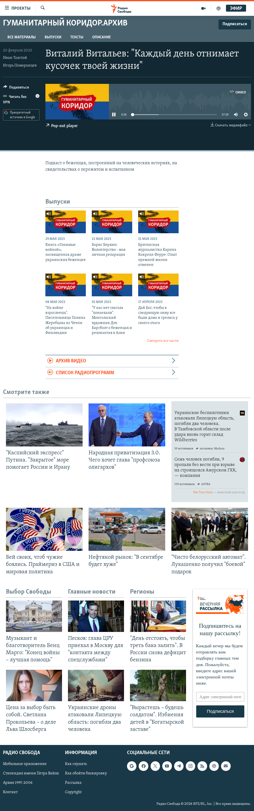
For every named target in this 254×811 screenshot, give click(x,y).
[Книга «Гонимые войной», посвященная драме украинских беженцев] (65, 221)
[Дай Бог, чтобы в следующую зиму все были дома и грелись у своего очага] (158, 285)
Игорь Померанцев (20, 66)
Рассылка (73, 783)
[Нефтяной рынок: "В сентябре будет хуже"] (127, 529)
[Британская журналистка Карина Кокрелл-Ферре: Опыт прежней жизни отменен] (158, 221)
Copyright (73, 792)
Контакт (10, 792)
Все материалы (21, 37)
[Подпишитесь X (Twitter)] (155, 766)
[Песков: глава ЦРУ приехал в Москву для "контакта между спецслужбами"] (96, 616)
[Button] (16, 88)
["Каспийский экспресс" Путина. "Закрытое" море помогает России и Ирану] (44, 424)
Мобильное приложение (25, 764)
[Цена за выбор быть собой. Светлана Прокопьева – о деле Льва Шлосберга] (34, 685)
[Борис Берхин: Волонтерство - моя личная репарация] (112, 221)
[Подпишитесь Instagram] (190, 766)
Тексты (76, 37)
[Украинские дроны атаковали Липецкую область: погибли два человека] (96, 685)
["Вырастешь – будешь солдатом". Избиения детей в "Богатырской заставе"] (158, 685)
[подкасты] (218, 8)
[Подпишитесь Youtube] (167, 766)
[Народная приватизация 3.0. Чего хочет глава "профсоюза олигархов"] (127, 424)
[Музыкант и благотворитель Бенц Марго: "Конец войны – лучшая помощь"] (34, 616)
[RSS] (202, 766)
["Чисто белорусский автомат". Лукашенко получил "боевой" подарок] (209, 529)
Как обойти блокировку (86, 773)
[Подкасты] (214, 766)
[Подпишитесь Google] (131, 766)
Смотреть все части (163, 341)
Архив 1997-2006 (17, 783)
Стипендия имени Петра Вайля (31, 773)
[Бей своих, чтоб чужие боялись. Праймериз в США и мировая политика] (44, 529)
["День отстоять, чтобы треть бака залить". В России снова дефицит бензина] (158, 616)
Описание (101, 37)
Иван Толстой (15, 58)
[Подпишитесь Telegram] (179, 766)
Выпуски (53, 37)
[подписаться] (225, 766)
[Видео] (203, 8)
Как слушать (76, 764)
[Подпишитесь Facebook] (143, 766)
